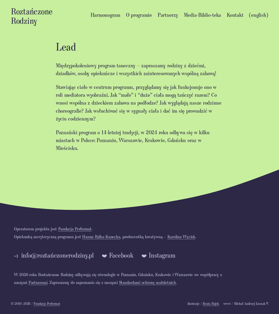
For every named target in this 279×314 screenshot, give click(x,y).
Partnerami (38, 282)
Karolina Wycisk (181, 236)
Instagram (162, 255)
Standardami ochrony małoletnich (147, 282)
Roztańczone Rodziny (32, 16)
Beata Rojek (211, 303)
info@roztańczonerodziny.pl (57, 255)
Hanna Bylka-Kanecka (101, 236)
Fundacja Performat (75, 228)
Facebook (121, 255)
